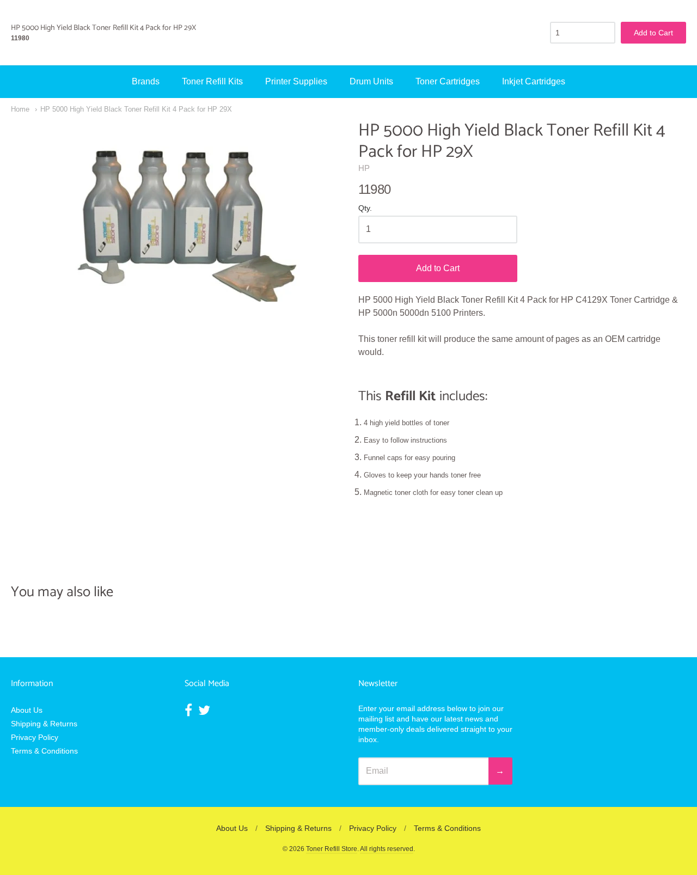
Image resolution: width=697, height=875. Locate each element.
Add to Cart (438, 268)
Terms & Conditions (44, 750)
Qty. (365, 208)
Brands (146, 81)
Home (20, 109)
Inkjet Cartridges (533, 81)
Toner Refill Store (331, 849)
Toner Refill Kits (212, 81)
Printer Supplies (296, 81)
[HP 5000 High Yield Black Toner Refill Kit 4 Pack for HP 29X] (175, 211)
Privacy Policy (34, 737)
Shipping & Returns (44, 723)
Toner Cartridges (447, 81)
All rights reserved (386, 849)
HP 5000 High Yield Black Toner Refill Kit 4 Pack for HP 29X (136, 109)
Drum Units (371, 81)
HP (364, 168)
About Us (26, 710)
